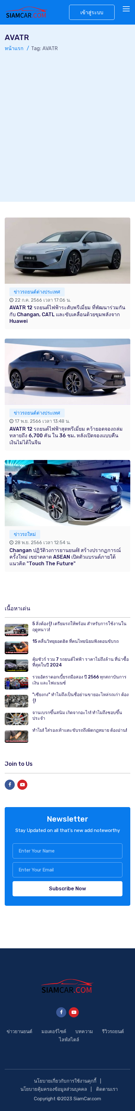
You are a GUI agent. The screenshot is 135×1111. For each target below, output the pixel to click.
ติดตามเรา (107, 1089)
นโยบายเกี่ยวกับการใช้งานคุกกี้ (65, 1081)
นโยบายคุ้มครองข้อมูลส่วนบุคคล (53, 1089)
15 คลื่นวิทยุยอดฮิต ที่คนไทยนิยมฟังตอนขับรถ (75, 641)
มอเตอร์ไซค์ (53, 1031)
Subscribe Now (67, 889)
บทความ (84, 1031)
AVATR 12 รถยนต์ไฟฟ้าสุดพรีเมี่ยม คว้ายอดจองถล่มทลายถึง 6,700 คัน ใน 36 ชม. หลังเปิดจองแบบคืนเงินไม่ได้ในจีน (66, 435)
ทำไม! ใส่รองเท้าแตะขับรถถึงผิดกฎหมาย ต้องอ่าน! (79, 730)
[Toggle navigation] (127, 9)
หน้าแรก (14, 48)
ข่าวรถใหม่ (25, 534)
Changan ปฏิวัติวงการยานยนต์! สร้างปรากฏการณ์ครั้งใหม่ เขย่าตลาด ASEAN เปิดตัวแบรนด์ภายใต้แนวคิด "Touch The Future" (65, 557)
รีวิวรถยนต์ (113, 1031)
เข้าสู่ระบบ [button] (91, 12)
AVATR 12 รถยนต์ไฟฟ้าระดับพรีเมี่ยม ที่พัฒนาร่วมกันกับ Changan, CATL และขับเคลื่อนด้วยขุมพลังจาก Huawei (67, 314)
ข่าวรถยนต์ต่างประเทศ (37, 292)
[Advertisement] (67, 124)
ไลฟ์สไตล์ (69, 1040)
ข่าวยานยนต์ (19, 1031)
